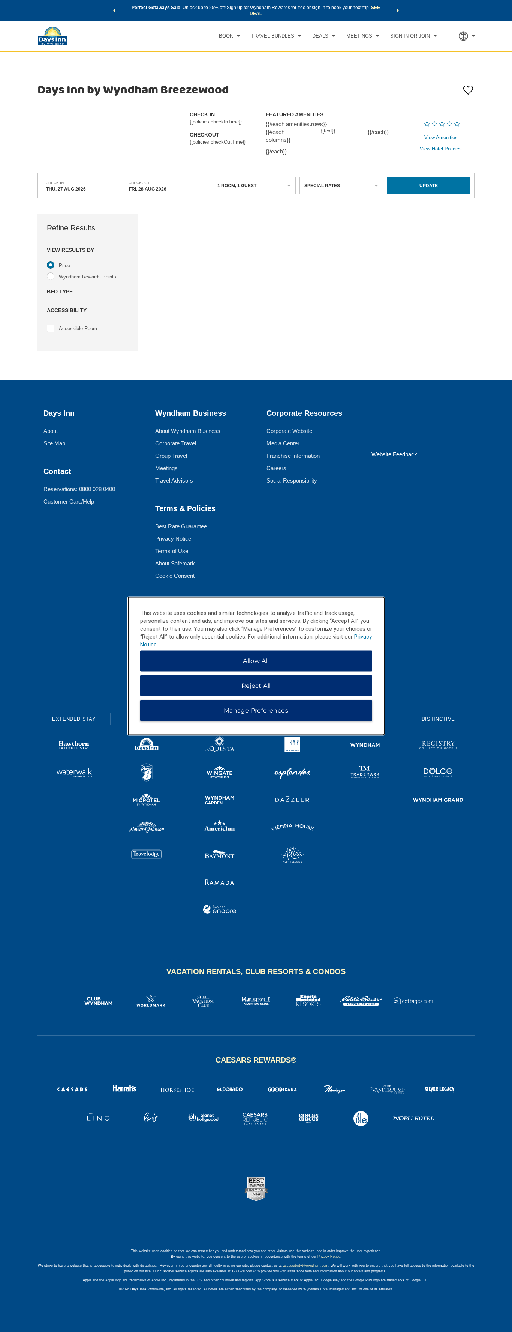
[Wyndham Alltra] (292, 855)
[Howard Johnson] (146, 828)
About (50, 431)
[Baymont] (220, 855)
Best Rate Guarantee (181, 526)
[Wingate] (220, 773)
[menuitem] (229, 36)
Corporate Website (289, 431)
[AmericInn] (220, 828)
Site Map (54, 443)
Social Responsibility (291, 480)
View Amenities (441, 137)
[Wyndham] (365, 746)
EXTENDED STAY (74, 719)
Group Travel (171, 456)
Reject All (256, 685)
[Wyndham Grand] (438, 801)
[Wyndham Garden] (220, 801)
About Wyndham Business (187, 431)
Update (428, 185)
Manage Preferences (256, 710)
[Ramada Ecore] (220, 910)
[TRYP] (292, 746)
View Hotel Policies (441, 149)
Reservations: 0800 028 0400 (79, 489)
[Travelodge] (146, 855)
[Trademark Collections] (365, 773)
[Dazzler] (292, 801)
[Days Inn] (146, 746)
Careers (276, 468)
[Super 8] (146, 773)
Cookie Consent (175, 576)
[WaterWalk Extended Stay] (74, 773)
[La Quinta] (220, 746)
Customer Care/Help (68, 501)
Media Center (282, 443)
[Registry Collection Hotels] (438, 746)
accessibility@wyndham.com (305, 1265)
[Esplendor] (292, 773)
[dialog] (256, 666)
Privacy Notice (173, 538)
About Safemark (175, 563)
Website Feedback (394, 454)
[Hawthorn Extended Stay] (74, 746)
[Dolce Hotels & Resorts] (438, 773)
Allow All (256, 660)
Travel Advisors (174, 480)
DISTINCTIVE (438, 719)
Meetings (166, 468)
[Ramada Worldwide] (220, 883)
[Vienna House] (292, 828)
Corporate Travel (175, 443)
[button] (114, 10)
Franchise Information (293, 456)
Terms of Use (171, 551)
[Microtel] (146, 801)
